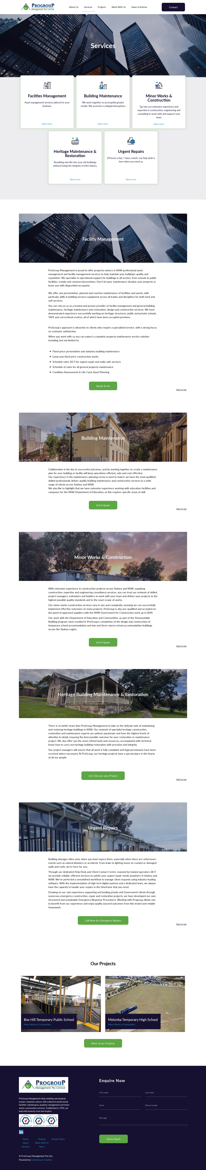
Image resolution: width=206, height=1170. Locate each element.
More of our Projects (103, 1043)
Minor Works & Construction (37, 1024)
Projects (102, 7)
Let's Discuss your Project (103, 775)
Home (25, 1138)
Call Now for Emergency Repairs (103, 920)
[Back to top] (182, 395)
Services (88, 7)
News (42, 1146)
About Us (73, 7)
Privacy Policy (58, 1138)
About (25, 1142)
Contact (173, 7)
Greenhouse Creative (41, 1159)
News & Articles (139, 7)
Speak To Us (103, 386)
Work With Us (119, 7)
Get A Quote (103, 505)
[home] (37, 7)
